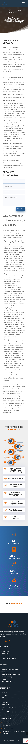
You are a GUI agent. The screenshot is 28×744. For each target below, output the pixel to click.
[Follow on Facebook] (1, 641)
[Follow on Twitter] (4, 641)
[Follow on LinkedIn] (10, 641)
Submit (20, 208)
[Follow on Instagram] (7, 641)
